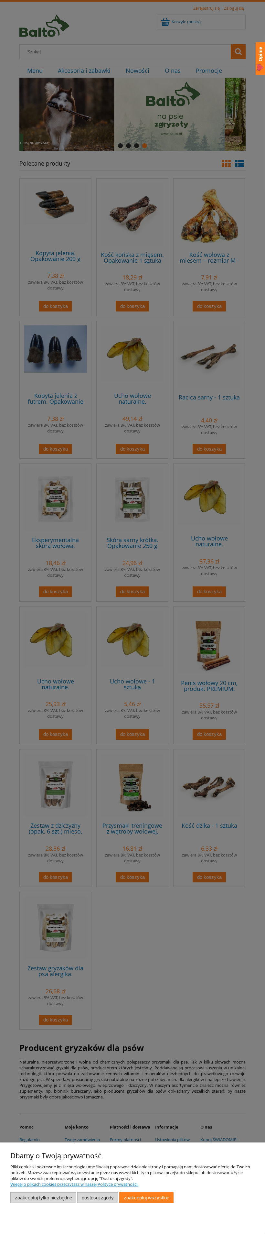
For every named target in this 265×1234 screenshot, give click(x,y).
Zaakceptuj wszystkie (146, 1197)
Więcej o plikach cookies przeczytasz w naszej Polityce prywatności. (74, 1184)
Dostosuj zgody (98, 1197)
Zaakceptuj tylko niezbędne (43, 1197)
